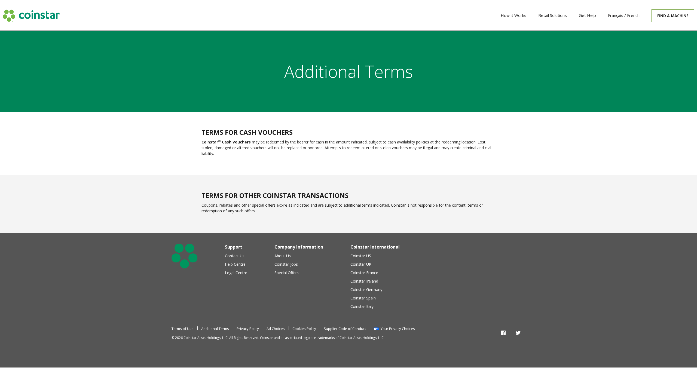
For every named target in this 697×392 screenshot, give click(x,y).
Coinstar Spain (363, 298)
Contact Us (234, 255)
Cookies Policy (304, 328)
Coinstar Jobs (286, 264)
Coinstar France (364, 272)
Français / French (624, 15)
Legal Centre (236, 272)
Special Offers (286, 272)
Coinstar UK (360, 264)
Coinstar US (360, 255)
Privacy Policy (248, 328)
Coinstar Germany (366, 289)
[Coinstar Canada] (31, 16)
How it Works (513, 15)
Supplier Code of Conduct (345, 328)
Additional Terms (215, 328)
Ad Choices (276, 328)
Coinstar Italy (362, 306)
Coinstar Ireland (364, 281)
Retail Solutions (552, 15)
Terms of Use (183, 328)
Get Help (587, 15)
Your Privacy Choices (398, 328)
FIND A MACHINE (673, 15)
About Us (282, 255)
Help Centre (235, 264)
